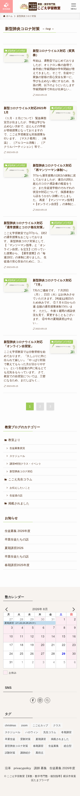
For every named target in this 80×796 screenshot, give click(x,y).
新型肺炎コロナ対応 (21, 471)
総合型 (67, 745)
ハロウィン (31, 732)
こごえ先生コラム (20, 479)
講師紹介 (25, 752)
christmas (10, 725)
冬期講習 (66, 732)
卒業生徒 (10, 739)
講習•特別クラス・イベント (25, 463)
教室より (14, 440)
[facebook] (33, 700)
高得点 (39, 752)
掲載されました (18, 503)
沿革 (8, 768)
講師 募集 (40, 768)
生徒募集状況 (17, 448)
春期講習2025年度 (17, 565)
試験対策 (10, 752)
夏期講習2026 (14, 548)
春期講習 (38, 745)
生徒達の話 (16, 495)
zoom (24, 725)
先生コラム (49, 732)
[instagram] (40, 700)
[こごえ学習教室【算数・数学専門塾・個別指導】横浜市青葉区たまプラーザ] (40, 6)
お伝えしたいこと (20, 487)
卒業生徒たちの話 (17, 539)
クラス (57, 725)
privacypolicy (22, 768)
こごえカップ (40, 725)
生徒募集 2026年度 (17, 531)
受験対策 (25, 739)
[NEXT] (73, 609)
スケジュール (17, 456)
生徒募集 (53, 745)
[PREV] (7, 609)
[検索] (47, 700)
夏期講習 (41, 739)
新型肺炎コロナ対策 (16, 745)
